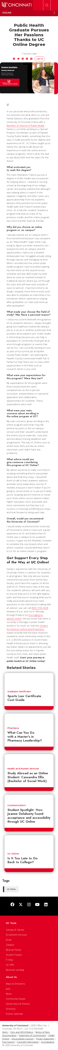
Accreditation (47, 1042)
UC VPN (10, 964)
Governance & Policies (18, 1003)
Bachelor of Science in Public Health (25, 125)
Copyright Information (28, 1042)
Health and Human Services (23, 769)
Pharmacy (13, 728)
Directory (11, 1008)
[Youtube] (37, 905)
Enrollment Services (16, 934)
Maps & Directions (15, 983)
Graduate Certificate (19, 691)
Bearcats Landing (15, 969)
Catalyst (10, 944)
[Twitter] (21, 905)
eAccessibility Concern (23, 1038)
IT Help (9, 959)
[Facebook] (12, 905)
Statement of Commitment (32, 1035)
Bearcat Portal (13, 949)
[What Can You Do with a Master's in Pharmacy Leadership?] (29, 718)
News (9, 993)
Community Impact (15, 998)
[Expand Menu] (54, 13)
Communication (16, 805)
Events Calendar (14, 1013)
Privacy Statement (45, 1038)
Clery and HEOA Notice (21, 1032)
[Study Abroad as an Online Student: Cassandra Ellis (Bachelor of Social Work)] (29, 759)
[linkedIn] (46, 905)
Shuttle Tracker (14, 954)
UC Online (13, 854)
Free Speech (8, 1042)
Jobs (8, 988)
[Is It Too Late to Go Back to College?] (29, 842)
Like (39, 58)
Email (8, 939)
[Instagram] (29, 905)
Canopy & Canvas (15, 929)
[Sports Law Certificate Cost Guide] (29, 680)
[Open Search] (47, 5)
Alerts (5, 1032)
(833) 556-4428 (40, 607)
